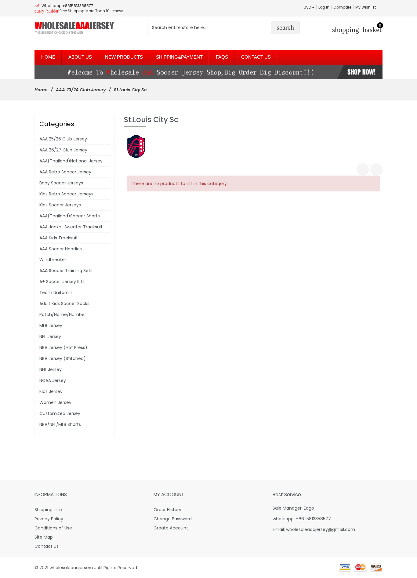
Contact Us (46, 546)
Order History (167, 510)
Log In (323, 7)
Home (41, 90)
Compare (342, 7)
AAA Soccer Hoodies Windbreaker (60, 254)
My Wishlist (365, 7)
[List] (376, 169)
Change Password (173, 519)
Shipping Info (48, 510)
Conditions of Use (53, 528)
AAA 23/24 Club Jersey (81, 90)
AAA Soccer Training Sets (65, 270)
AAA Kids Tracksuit (58, 238)
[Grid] (363, 169)
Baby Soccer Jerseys (61, 183)
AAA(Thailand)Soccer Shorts (69, 216)
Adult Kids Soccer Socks (64, 303)
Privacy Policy (48, 519)
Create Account (171, 528)
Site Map (43, 537)
